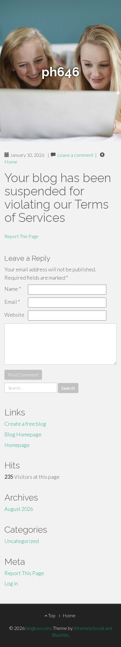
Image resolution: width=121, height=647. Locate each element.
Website (14, 314)
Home (10, 161)
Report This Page (21, 236)
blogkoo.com (38, 628)
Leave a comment (75, 155)
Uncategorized (21, 541)
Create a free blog (25, 423)
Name (12, 288)
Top (51, 615)
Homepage (17, 445)
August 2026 (18, 509)
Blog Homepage (22, 434)
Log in (11, 583)
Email (12, 301)
